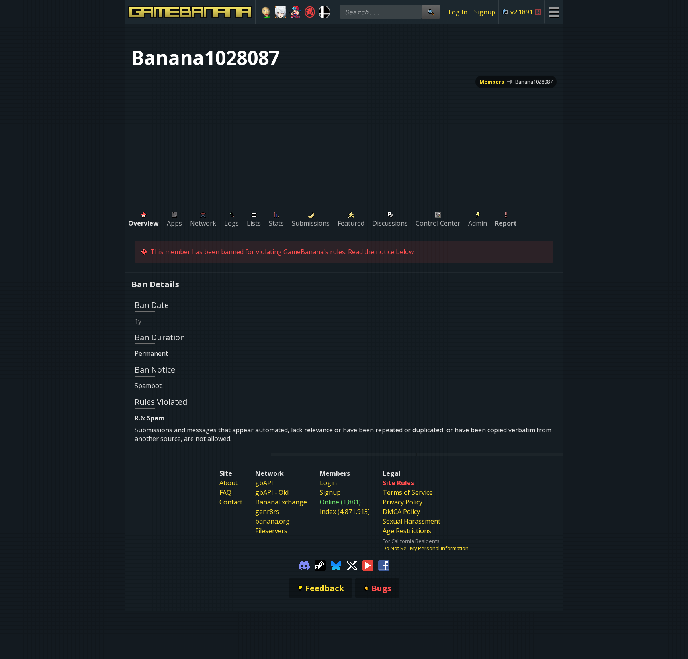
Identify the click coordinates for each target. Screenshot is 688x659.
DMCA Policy (401, 511)
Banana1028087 (534, 81)
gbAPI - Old (272, 492)
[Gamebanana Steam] (320, 564)
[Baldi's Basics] (266, 12)
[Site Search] (431, 12)
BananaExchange (281, 502)
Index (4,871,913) (345, 511)
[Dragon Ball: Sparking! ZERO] (310, 12)
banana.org (272, 521)
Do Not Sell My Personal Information (426, 548)
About (228, 483)
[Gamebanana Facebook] (383, 564)
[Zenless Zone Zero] (281, 12)
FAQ (225, 492)
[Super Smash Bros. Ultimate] (324, 12)
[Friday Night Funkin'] (295, 12)
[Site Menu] (553, 12)
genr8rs (267, 511)
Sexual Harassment (411, 521)
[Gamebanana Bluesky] (336, 564)
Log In (457, 12)
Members (491, 81)
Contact (230, 502)
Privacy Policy (402, 502)
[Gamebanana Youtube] (368, 564)
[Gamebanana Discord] (304, 564)
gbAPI (264, 483)
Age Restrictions (407, 530)
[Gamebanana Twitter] (352, 564)
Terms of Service (408, 492)
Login (328, 483)
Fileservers (271, 530)
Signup (484, 12)
